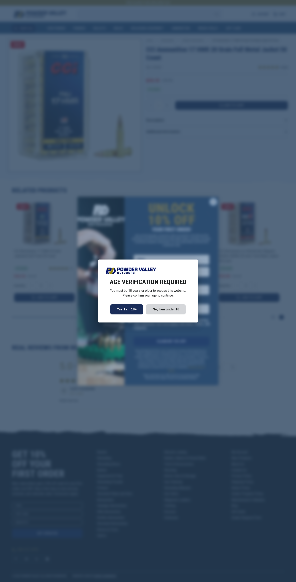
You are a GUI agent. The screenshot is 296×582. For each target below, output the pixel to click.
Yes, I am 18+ (127, 309)
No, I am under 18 (166, 309)
